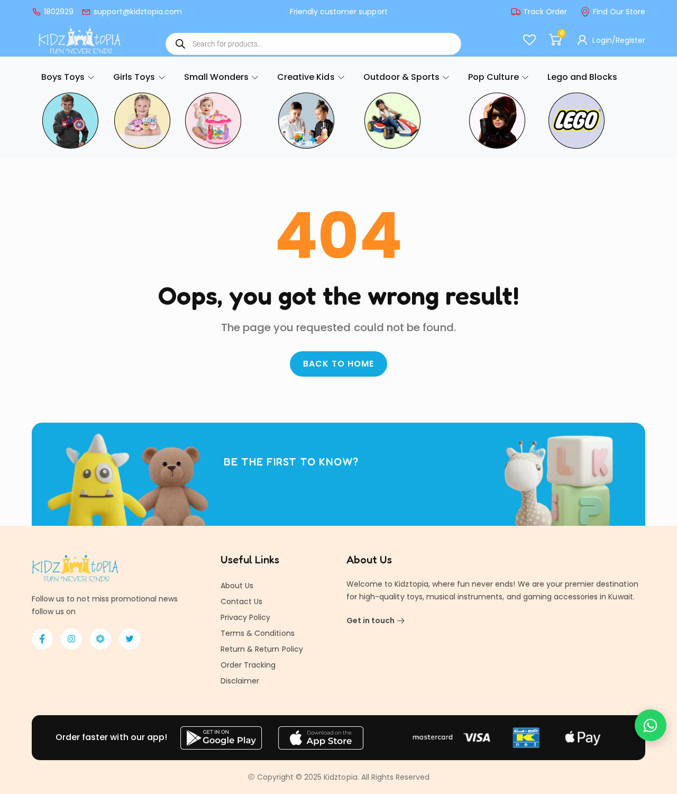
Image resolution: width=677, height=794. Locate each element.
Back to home (338, 364)
